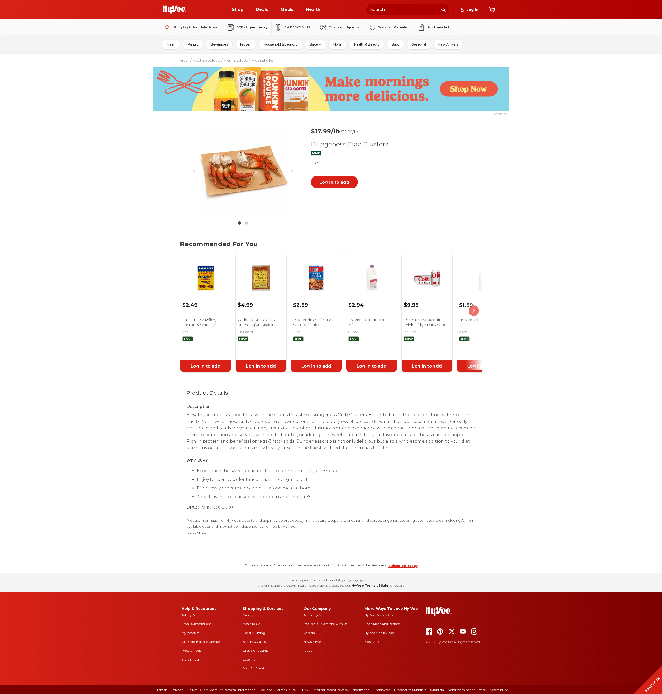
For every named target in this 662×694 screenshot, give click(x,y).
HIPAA (305, 690)
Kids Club (372, 642)
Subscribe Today (403, 566)
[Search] (443, 9)
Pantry (193, 44)
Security (266, 690)
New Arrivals (448, 44)
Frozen (245, 44)
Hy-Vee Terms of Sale (369, 585)
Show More (196, 533)
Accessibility (499, 690)
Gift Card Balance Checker (201, 642)
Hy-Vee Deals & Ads (379, 615)
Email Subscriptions (196, 624)
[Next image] (292, 170)
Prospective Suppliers (410, 690)
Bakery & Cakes (254, 642)
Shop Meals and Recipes (382, 624)
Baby (396, 44)
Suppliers (437, 690)
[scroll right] (474, 311)
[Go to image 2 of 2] (246, 223)
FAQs (308, 650)
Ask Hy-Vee (190, 615)
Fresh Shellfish (263, 60)
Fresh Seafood (236, 60)
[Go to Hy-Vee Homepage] (174, 9)
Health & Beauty (366, 44)
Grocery (248, 615)
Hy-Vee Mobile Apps (379, 633)
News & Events (314, 642)
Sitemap (161, 690)
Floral (337, 44)
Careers (309, 633)
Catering (249, 659)
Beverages (219, 44)
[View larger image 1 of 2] (243, 170)
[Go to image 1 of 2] (239, 223)
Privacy (177, 690)
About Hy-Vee (314, 615)
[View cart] (492, 9)
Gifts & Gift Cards (255, 650)
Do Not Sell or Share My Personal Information (221, 690)
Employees (382, 690)
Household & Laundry (280, 44)
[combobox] (408, 9)
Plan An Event (253, 668)
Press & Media (192, 650)
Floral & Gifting (254, 633)
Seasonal (419, 44)
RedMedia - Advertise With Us (325, 624)
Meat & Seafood (206, 60)
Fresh (171, 44)
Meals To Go (251, 624)
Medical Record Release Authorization (342, 690)
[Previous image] (194, 170)
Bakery (315, 44)
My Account (191, 633)
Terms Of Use (286, 690)
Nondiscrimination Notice (467, 690)
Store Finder (190, 659)
